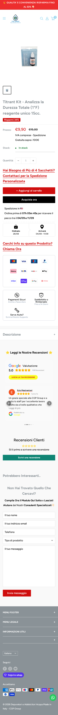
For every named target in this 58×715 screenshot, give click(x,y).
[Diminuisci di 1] (18, 161)
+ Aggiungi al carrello (29, 190)
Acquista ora (29, 199)
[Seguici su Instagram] (10, 668)
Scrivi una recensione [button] (29, 457)
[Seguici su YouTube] (15, 668)
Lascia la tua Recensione (23, 377)
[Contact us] (53, 697)
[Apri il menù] (4, 18)
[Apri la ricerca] (41, 18)
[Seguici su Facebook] (5, 668)
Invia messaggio (17, 593)
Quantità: (8, 160)
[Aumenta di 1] (33, 161)
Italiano (8, 653)
